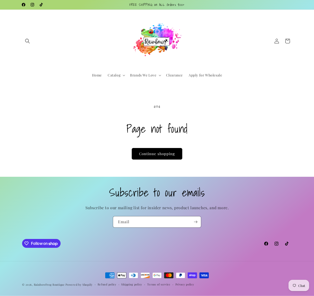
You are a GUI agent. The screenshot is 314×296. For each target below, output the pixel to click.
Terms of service (158, 284)
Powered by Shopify (79, 284)
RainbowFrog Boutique (49, 284)
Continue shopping (157, 153)
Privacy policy (184, 284)
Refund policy (107, 284)
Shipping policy (131, 284)
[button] (27, 41)
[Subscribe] (195, 222)
